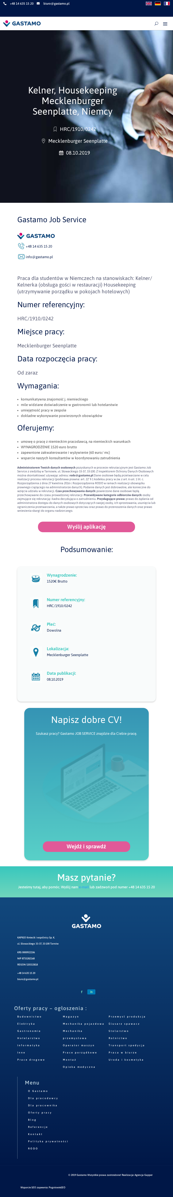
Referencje (38, 1127)
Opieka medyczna (79, 1066)
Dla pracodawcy (43, 1098)
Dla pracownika (43, 1105)
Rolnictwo (118, 1038)
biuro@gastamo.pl (27, 979)
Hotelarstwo (29, 1038)
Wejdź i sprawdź (86, 846)
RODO (33, 1148)
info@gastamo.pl (39, 257)
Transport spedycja (127, 1045)
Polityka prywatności (48, 1141)
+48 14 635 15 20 (26, 973)
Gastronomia (29, 1031)
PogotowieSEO (57, 1187)
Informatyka (28, 1045)
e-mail (84, 887)
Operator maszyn (79, 1045)
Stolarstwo (119, 1031)
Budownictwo (29, 1016)
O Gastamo (38, 1091)
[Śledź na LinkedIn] (91, 991)
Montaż (70, 1059)
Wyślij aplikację (86, 527)
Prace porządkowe (80, 1052)
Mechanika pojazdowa (84, 1023)
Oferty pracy (40, 1112)
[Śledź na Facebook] (82, 991)
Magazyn (71, 1016)
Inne (21, 1052)
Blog (32, 1119)
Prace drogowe (31, 1059)
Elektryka (26, 1023)
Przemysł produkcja (127, 1016)
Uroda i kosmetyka (126, 1059)
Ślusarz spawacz (124, 1023)
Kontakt (35, 1134)
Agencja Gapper (144, 1175)
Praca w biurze (123, 1052)
